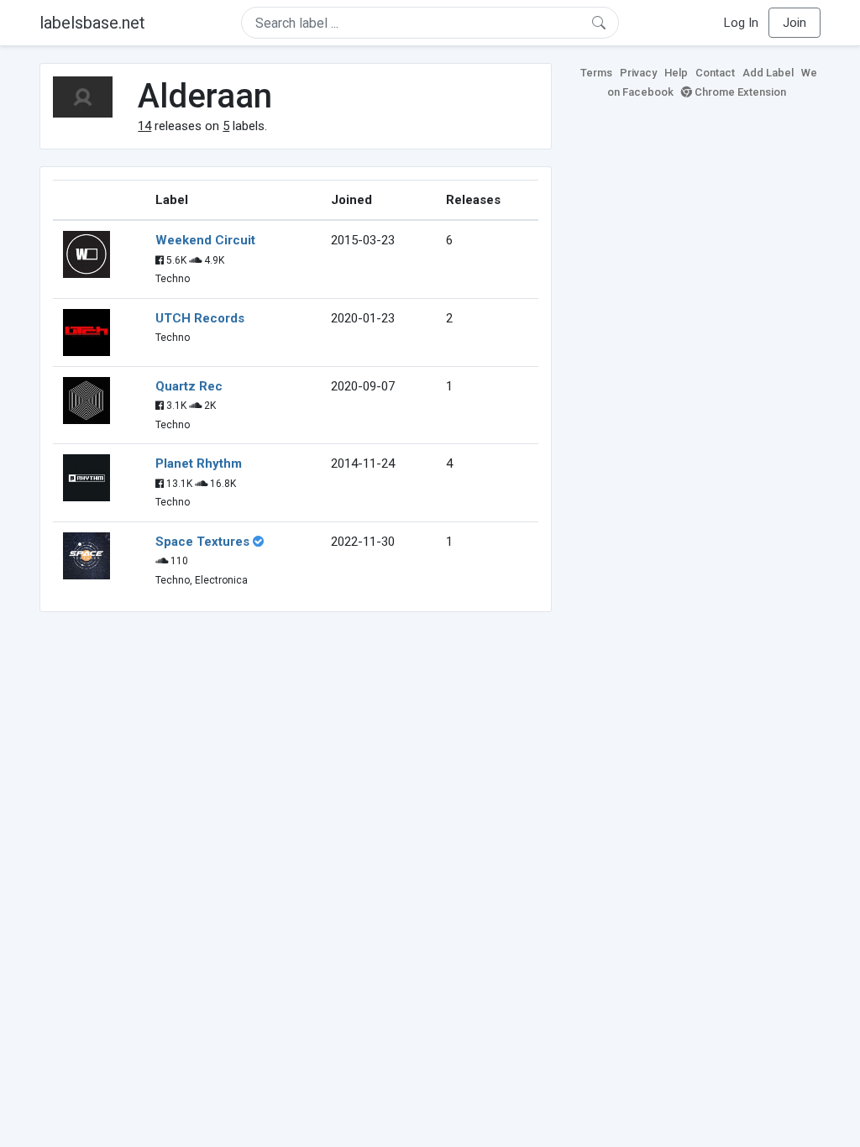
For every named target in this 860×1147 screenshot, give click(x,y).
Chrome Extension (739, 92)
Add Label (768, 72)
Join (794, 22)
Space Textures (202, 541)
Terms (596, 72)
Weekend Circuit (205, 240)
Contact (715, 72)
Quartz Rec (189, 386)
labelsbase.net (92, 23)
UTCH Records (199, 318)
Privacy (638, 72)
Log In (741, 22)
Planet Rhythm (198, 463)
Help (676, 72)
